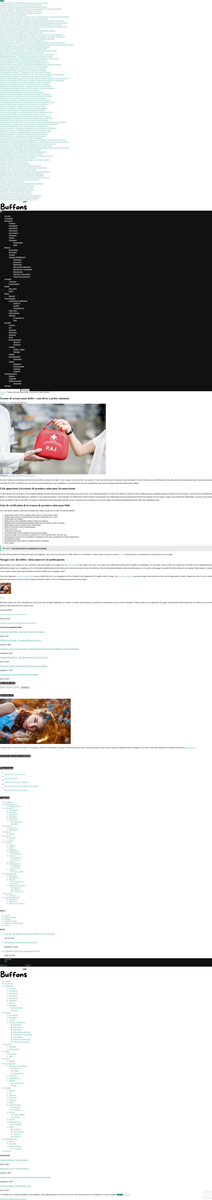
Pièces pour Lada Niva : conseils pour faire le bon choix (19, 180)
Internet (12, 315)
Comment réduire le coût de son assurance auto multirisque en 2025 (23, 60)
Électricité (17, 264)
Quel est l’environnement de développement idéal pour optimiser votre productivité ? (29, 58)
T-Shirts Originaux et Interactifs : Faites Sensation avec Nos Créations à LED (27, 102)
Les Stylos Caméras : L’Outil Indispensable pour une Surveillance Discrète (26, 130)
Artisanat (12, 235)
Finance (12, 223)
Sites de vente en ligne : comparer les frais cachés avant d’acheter (22, 106)
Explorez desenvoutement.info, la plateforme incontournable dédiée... (26, 1177)
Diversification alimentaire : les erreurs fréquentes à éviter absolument (24, 126)
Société (7, 323)
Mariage (16, 352)
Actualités (8, 218)
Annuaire (7, 919)
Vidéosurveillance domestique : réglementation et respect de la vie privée (25, 116)
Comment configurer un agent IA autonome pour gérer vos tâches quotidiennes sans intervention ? (34, 23)
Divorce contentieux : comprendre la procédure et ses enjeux (21, 11)
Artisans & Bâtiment (17, 257)
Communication (10, 374)
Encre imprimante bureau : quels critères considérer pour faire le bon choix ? (26, 156)
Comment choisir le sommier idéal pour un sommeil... (24, 666)
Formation (17, 359)
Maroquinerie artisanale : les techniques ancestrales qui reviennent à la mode (26, 56)
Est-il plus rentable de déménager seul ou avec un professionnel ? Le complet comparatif (30, 9)
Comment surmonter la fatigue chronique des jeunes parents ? (21, 5)
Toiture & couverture (21, 277)
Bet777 (120, 554)
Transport (13, 240)
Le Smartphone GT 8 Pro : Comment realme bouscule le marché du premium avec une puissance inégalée (37, 45)
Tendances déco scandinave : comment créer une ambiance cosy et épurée (25, 76)
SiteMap (28, 965)
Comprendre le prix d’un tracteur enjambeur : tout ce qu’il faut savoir (24, 19)
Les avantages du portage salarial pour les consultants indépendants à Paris (26, 146)
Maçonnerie (18, 272)
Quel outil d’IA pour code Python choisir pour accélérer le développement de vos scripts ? (31, 25)
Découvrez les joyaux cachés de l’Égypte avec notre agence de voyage (24, 178)
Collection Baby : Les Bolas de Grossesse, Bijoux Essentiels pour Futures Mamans (29, 124)
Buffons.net (3, 965)
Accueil (7, 216)
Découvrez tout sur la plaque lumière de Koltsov (17, 187)
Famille (12, 347)
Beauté (12, 296)
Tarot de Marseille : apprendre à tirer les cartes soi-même (19, 90)
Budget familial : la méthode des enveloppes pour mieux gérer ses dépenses (26, 118)
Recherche (25, 390)
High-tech (13, 310)
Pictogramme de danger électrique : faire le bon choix (18, 199)
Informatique (14, 313)
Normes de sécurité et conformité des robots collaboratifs (19, 197)
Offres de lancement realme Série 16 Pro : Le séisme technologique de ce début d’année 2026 (32, 37)
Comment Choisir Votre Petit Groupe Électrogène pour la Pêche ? (23, 110)
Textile (11, 238)
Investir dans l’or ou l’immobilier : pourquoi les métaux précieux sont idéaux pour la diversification (34, 148)
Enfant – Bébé (19, 349)
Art (10, 327)
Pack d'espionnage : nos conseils (15, 790)
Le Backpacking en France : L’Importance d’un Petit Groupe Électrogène (25, 72)
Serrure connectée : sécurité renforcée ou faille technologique (21, 138)
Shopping (17, 364)
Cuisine (12, 255)
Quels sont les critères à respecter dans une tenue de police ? (21, 150)
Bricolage (13, 252)
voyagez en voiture (125, 576)
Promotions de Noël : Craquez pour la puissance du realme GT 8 (22, 41)
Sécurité (16, 342)
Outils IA (16, 303)
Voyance (16, 371)
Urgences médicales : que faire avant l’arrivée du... (22, 632)
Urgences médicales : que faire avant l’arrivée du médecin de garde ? (24, 7)
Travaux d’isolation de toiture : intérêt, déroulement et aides (20, 166)
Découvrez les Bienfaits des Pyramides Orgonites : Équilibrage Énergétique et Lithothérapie (32, 80)
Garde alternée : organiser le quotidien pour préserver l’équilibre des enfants (26, 112)
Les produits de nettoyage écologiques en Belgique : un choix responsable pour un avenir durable (34, 142)
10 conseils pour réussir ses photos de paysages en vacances (21, 13)
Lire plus (126, 1194)
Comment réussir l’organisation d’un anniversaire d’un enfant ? (22, 174)
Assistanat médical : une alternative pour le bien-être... (24, 657)
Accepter (120, 1194)
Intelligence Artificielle (18, 301)
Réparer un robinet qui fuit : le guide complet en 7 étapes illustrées (23, 68)
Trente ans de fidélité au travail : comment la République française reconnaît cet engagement (32, 21)
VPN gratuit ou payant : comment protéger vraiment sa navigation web (24, 132)
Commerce (13, 228)
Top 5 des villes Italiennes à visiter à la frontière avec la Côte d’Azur (29, 934)
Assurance (13, 230)
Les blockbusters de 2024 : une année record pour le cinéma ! (21, 154)
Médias (12, 376)
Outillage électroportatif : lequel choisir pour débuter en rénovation (23, 70)
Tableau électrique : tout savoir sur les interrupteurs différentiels (22, 176)
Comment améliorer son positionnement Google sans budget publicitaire (25, 47)
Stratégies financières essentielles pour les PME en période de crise (23, 152)
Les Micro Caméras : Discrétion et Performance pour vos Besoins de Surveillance (28, 128)
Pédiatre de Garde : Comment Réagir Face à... (21, 640)
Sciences (12, 330)
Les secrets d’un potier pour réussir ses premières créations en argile (23, 49)
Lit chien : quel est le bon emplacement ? (14, 162)
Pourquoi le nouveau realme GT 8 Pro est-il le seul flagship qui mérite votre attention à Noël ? (32, 43)
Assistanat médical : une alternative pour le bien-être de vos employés (24, 104)
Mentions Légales (10, 921)
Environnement (15, 340)
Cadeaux (17, 369)
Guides (16, 306)
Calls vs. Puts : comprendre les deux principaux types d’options (22, 52)
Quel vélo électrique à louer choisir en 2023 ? (16, 193)
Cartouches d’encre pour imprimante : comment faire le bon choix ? (23, 168)
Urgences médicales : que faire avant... (14, 1160)
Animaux (17, 344)
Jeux (15, 320)
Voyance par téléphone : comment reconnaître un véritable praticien (23, 108)
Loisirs (11, 361)
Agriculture (13, 233)
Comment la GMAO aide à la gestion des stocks (22, 951)
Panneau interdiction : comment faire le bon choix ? (18, 158)
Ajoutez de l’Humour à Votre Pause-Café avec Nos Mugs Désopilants (24, 66)
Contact (7, 386)
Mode (6, 293)
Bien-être (13, 289)
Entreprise (8, 221)
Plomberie (17, 260)
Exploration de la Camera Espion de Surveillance (21, 786)
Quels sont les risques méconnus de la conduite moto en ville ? (21, 33)
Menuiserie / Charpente (22, 269)
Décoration (13, 250)
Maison (7, 247)
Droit (11, 337)
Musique (12, 335)
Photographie (18, 366)
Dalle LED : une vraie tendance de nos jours (15, 191)
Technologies (9, 298)
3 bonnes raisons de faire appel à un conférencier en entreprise (21, 184)
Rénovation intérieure (22, 267)
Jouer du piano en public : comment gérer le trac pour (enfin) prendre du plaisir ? (28, 31)
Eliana (8, 403)
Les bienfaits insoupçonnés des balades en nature (17, 189)
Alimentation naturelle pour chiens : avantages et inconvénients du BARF (25, 86)
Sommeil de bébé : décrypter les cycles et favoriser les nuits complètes (24, 120)
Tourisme (12, 281)
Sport (11, 291)
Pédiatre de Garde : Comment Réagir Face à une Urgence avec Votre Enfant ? (27, 54)
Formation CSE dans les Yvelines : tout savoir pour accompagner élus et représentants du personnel (34, 17)
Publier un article (10, 917)
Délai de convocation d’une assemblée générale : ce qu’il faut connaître (24, 160)
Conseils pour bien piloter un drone (12, 182)
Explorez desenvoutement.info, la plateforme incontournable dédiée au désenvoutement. (30, 64)
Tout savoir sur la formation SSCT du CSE (20, 942)
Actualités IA (18, 308)
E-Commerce (18, 318)
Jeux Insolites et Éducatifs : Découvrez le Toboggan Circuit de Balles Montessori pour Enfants (33, 122)
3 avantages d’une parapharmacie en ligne (19, 674)
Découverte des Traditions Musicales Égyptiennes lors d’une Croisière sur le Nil (28, 144)
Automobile (18, 243)
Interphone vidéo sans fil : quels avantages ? (15, 164)
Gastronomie (14, 284)
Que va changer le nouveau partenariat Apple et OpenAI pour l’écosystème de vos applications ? (33, 27)
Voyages (7, 279)
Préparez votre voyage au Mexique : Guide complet (18, 170)
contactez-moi (190, 748)
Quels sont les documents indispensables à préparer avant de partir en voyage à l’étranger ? (31, 35)
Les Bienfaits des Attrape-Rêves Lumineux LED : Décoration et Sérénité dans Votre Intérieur (32, 74)
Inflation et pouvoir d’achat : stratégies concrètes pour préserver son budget (26, 96)
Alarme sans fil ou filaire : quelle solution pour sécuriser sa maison (23, 114)
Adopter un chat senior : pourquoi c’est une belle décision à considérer (24, 84)
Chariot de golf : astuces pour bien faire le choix (16, 186)
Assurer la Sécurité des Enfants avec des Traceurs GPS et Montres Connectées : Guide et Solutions (34, 78)
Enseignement (14, 357)
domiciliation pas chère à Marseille (16, 782)
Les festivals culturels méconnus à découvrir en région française (22, 92)
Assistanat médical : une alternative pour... (16, 1186)
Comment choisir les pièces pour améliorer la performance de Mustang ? (25, 172)
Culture (12, 325)
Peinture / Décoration (21, 274)
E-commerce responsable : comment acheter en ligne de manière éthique (25, 100)
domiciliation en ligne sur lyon (15, 774)
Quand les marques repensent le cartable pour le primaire (19, 29)
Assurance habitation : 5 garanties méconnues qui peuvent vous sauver (24, 62)
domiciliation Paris (10, 778)
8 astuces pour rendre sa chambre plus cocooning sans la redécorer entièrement (27, 39)
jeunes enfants (72, 565)
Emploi (11, 354)
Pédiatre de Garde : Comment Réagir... (14, 1169)
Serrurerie (17, 262)
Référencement (15, 381)
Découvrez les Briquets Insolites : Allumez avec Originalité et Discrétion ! (25, 94)
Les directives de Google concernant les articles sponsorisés (20, 195)
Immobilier (13, 226)
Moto (15, 245)
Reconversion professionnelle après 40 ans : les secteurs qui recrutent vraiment (27, 88)
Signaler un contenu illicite (13, 923)
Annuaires (17, 383)
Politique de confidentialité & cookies (13, 1199)
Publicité (12, 378)
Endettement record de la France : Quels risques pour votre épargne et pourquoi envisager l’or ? (33, 140)
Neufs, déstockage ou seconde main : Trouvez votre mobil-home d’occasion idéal (28, 51)
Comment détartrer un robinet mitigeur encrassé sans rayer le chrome (24, 3)
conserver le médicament (25, 576)
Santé (6, 286)
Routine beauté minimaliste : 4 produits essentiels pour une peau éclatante (25, 82)
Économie (13, 332)
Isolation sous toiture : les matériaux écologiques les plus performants (24, 134)
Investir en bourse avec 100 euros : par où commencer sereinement (23, 98)
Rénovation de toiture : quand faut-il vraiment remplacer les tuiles (22, 136)
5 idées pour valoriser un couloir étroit (13, 15)
